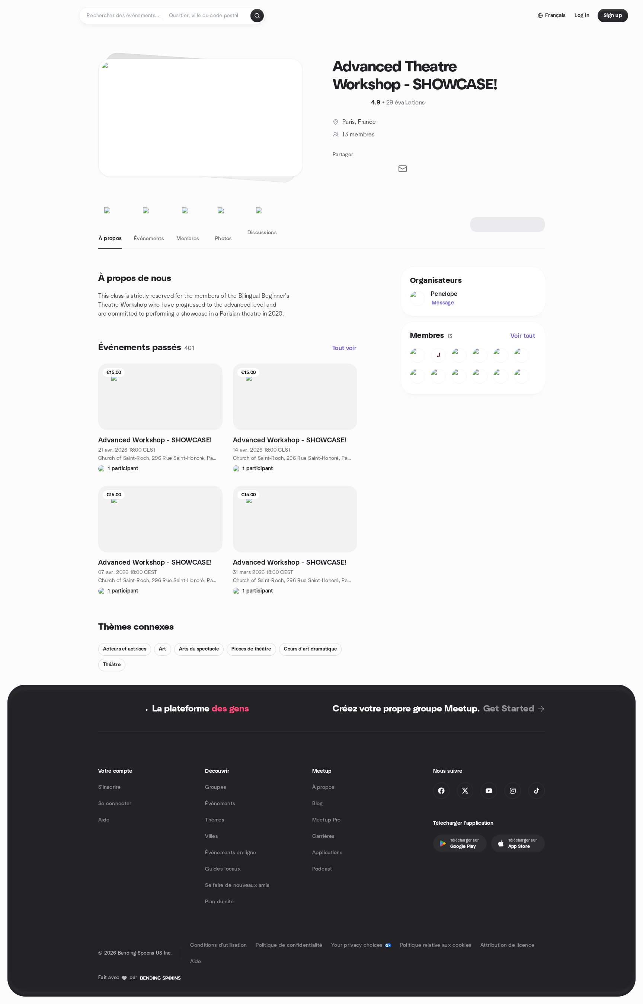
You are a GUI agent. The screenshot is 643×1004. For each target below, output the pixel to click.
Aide (103, 820)
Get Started (508, 708)
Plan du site (219, 901)
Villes (211, 836)
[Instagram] (513, 790)
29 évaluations (405, 103)
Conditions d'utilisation (218, 945)
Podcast (322, 869)
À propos (323, 787)
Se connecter (114, 803)
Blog (317, 803)
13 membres (358, 135)
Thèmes (214, 820)
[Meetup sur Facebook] (441, 790)
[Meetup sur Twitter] (465, 790)
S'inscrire (109, 787)
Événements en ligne (230, 852)
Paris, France (359, 122)
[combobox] (206, 15)
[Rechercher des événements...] (257, 15)
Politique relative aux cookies (435, 945)
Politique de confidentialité (289, 945)
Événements (220, 803)
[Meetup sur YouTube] (489, 790)
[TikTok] (536, 790)
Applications (327, 852)
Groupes (215, 787)
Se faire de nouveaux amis (237, 885)
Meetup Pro (326, 820)
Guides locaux (223, 869)
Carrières (323, 836)
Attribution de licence (507, 945)
